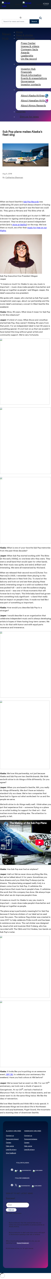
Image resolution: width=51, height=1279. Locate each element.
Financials (26, 72)
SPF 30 (9, 1075)
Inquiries (21, 111)
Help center (10, 1146)
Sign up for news (29, 117)
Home (19, 32)
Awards (25, 52)
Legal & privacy (11, 1149)
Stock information (31, 75)
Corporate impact (12, 1139)
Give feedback (11, 1153)
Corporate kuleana (30, 1139)
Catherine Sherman (14, 178)
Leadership (27, 56)
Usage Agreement (23, 1243)
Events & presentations (34, 78)
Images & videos (30, 46)
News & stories (24, 35)
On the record (29, 59)
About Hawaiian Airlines (34, 101)
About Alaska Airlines (33, 96)
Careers (8, 1142)
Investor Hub (28, 69)
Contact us (10, 1135)
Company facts (29, 49)
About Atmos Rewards (33, 105)
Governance (28, 81)
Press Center (28, 43)
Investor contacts (31, 84)
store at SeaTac (19, 225)
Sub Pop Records (31, 202)
